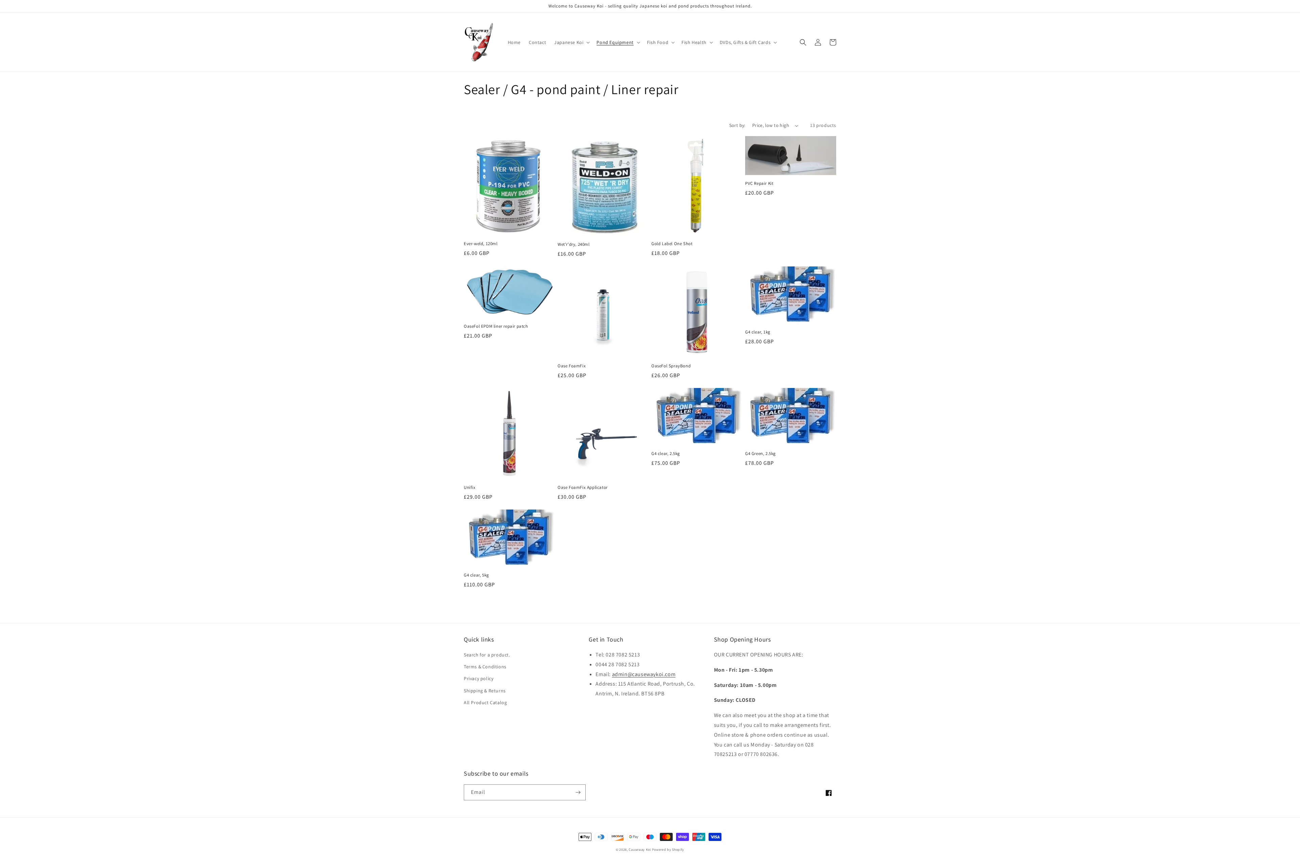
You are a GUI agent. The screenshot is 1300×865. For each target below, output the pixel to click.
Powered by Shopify (668, 849)
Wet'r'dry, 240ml (574, 244)
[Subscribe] (577, 792)
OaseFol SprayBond (671, 366)
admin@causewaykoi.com (644, 674)
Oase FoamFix (572, 366)
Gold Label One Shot (671, 243)
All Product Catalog (485, 702)
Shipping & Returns (485, 691)
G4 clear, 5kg (476, 575)
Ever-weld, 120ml (481, 243)
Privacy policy (478, 678)
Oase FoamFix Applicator (583, 487)
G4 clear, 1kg (758, 332)
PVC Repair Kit (759, 183)
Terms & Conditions (485, 667)
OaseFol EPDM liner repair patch (496, 326)
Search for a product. (487, 655)
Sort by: (737, 125)
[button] (571, 42)
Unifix (470, 487)
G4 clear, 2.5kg (665, 453)
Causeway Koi (640, 849)
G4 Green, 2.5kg (760, 453)
